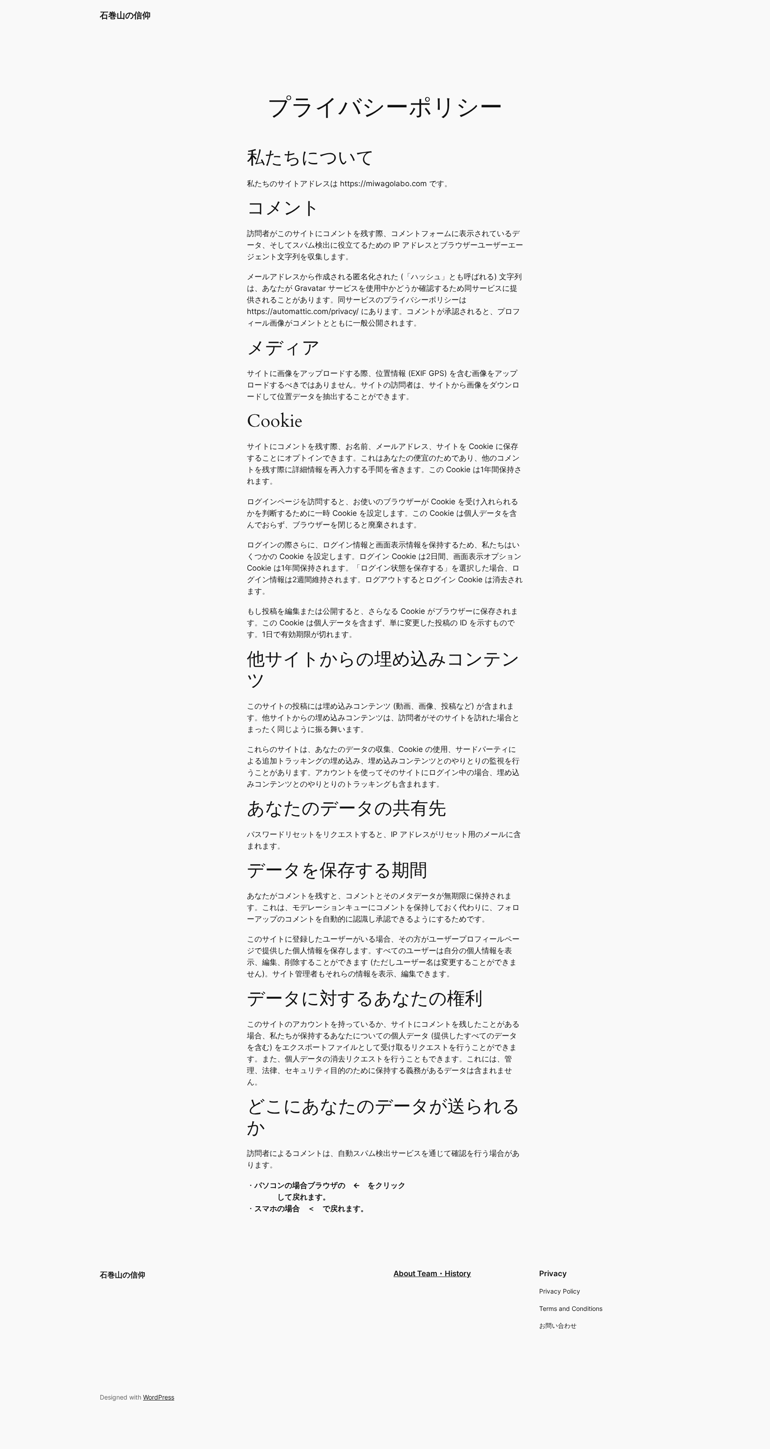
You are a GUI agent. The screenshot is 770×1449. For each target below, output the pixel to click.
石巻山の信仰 (125, 15)
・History (454, 1273)
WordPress (158, 1397)
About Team (415, 1273)
